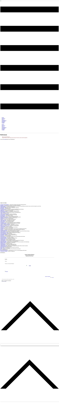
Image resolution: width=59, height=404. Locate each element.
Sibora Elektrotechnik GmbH (4, 232)
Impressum (46, 276)
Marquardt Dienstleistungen (4, 250)
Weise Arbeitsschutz (3, 246)
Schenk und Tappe (2, 231)
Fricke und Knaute (2, 221)
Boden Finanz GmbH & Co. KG (4, 225)
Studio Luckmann (2, 214)
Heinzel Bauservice (3, 236)
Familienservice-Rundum (3, 245)
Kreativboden (2, 222)
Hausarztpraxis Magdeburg (4, 211)
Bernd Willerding (2, 216)
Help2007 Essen (2, 243)
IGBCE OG (2, 229)
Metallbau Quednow (3, 242)
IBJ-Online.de (2, 208)
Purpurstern (1, 205)
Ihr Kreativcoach (2, 215)
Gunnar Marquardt (2, 240)
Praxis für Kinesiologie (3, 237)
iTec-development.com (3, 209)
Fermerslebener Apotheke (3, 251)
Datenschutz (49, 276)
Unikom (1, 224)
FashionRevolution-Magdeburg (4, 204)
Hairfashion (2, 217)
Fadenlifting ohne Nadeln (3, 230)
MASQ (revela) (2, 247)
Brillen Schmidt (2, 210)
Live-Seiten (5, 139)
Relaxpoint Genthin (3, 238)
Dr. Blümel (1, 228)
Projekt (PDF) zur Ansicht (4, 281)
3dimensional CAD (3, 218)
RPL (1, 249)
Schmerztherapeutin (3, 244)
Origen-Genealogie (3, 212)
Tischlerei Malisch (2, 226)
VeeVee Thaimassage (3, 233)
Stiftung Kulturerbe (3, 248)
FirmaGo (53, 277)
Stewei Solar (2, 235)
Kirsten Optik (2, 207)
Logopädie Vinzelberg (3, 223)
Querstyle (1, 219)
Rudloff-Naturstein (2, 206)
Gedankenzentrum (2, 239)
